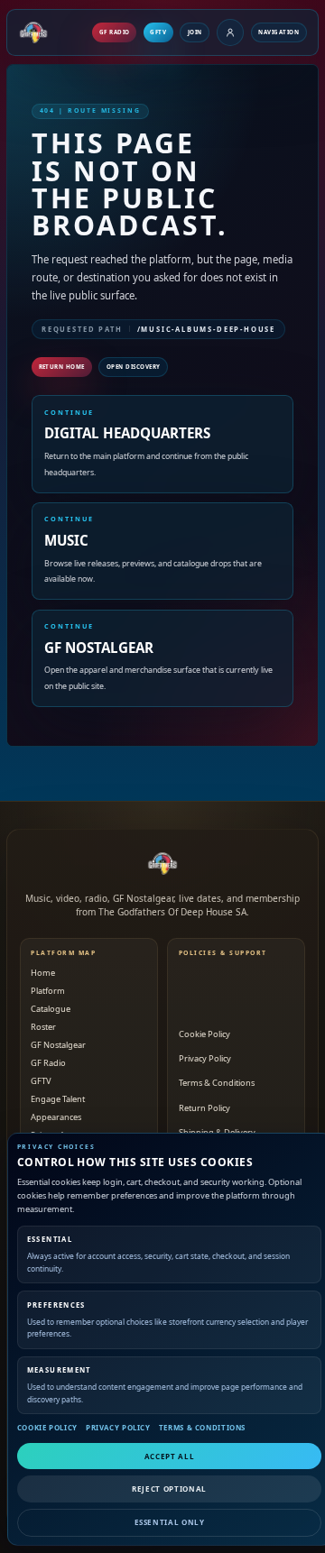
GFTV (158, 32)
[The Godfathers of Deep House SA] (162, 863)
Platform (48, 991)
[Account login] (230, 32)
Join (195, 32)
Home (43, 973)
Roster (43, 1027)
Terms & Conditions (202, 1427)
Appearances (56, 1117)
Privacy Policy (118, 1427)
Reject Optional (169, 1488)
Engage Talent (58, 1099)
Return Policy (204, 1108)
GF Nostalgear (58, 1045)
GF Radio (114, 32)
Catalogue (50, 1009)
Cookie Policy (47, 1427)
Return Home (62, 367)
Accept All (169, 1456)
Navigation (278, 32)
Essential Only (170, 1522)
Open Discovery (134, 367)
